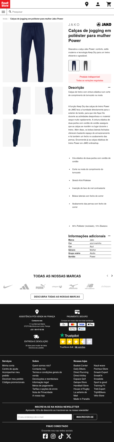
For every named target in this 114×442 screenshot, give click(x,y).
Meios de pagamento (42, 385)
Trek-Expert (99, 388)
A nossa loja (38, 395)
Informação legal (40, 382)
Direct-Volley (80, 375)
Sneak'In (98, 375)
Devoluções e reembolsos (45, 378)
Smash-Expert (101, 372)
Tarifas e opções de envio (45, 388)
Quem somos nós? (41, 365)
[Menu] (3, 11)
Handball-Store (81, 385)
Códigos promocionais (13, 382)
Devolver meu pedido (12, 378)
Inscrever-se (85, 416)
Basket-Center (81, 365)
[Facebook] (45, 436)
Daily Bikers (80, 368)
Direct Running (81, 372)
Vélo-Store (99, 395)
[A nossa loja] (87, 4)
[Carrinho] (109, 4)
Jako (74, 24)
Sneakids (98, 378)
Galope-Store (80, 382)
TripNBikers (100, 392)
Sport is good (100, 382)
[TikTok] (61, 436)
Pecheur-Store (101, 368)
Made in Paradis (82, 398)
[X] (68, 436)
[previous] (107, 276)
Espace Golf (80, 378)
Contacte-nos (37, 320)
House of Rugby (82, 388)
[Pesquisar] (10, 11)
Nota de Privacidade (42, 392)
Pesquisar (17, 11)
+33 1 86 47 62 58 (37, 329)
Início (5, 18)
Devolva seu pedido (36, 347)
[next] (112, 276)
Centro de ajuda (10, 368)
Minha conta (8, 365)
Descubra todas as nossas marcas (57, 296)
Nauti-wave (99, 365)
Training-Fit (99, 385)
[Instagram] (53, 436)
